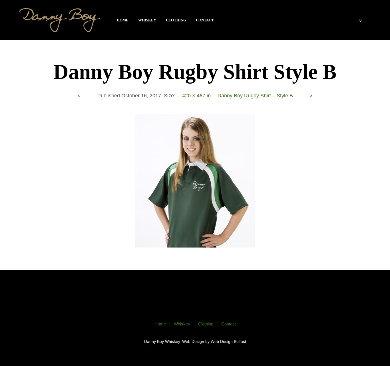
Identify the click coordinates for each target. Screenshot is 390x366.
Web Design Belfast (228, 341)
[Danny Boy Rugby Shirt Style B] (195, 180)
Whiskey (147, 20)
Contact (205, 20)
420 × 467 (193, 95)
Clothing (176, 20)
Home (122, 20)
